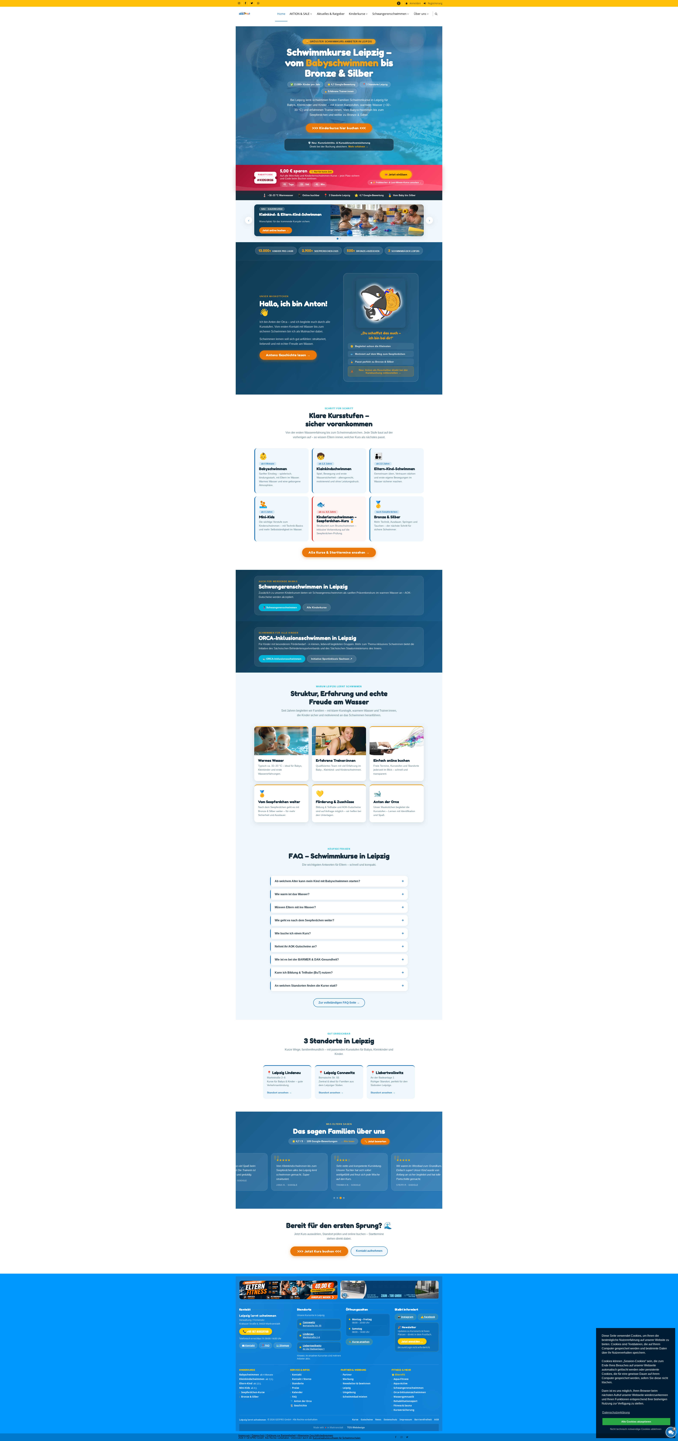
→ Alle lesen (347, 1141)
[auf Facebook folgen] (246, 3)
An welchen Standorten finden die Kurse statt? (339, 985)
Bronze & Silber (249, 1396)
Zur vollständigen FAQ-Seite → (339, 1002)
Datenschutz (390, 1419)
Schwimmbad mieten (354, 1396)
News (378, 1419)
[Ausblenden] (674, 1429)
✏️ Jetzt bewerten (375, 1141)
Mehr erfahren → (358, 146)
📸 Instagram (405, 1316)
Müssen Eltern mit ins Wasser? (339, 907)
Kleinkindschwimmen (256, 1379)
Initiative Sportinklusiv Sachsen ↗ (331, 658)
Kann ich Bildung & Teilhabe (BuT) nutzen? (339, 972)
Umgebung (348, 1392)
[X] (407, 1437)
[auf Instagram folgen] (239, 3)
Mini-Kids (248, 1387)
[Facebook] (395, 1437)
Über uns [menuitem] (420, 14)
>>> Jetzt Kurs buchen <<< (319, 1251)
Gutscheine (367, 1419)
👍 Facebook (428, 1316)
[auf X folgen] (252, 3)
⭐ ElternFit (398, 1374)
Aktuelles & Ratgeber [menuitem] (331, 14)
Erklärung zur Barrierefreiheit (281, 1435)
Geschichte (298, 1405)
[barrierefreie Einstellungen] (399, 3)
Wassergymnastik (403, 1396)
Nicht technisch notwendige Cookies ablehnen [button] (635, 1429)
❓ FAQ (265, 1345)
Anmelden (415, 3)
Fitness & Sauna (402, 1405)
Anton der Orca (301, 1401)
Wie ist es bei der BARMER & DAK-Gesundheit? (339, 959)
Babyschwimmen (256, 1374)
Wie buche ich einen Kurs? (339, 933)
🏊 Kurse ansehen (359, 1341)
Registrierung (434, 3)
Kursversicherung (403, 1410)
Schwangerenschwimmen (408, 1387)
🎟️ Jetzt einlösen (396, 174)
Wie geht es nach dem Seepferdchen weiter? (339, 920)
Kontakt (296, 1374)
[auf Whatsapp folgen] (259, 3)
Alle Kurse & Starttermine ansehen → (339, 552)
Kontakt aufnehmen (369, 1250)
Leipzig (346, 1387)
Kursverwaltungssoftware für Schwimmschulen (336, 1438)
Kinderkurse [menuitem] (357, 14)
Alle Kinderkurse (317, 607)
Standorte (297, 1383)
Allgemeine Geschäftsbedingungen (315, 1435)
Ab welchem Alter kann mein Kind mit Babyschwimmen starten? (339, 881)
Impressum (406, 1419)
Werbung (347, 1379)
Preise (294, 1387)
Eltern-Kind (250, 1383)
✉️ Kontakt (248, 1345)
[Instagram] (401, 1437)
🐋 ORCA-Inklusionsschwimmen (282, 658)
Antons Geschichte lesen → (288, 355)
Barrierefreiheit (423, 1419)
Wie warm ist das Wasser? (339, 894)
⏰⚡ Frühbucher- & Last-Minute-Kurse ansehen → (395, 182)
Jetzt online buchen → (275, 230)
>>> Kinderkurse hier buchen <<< (339, 128)
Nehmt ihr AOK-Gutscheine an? (339, 946)
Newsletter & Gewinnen (355, 1383)
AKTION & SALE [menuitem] (300, 14)
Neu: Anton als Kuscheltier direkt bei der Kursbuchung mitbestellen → (379, 371)
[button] (436, 14)
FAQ (293, 1396)
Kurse (355, 1419)
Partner (346, 1374)
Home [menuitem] (281, 14)
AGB (436, 1419)
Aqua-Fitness (400, 1379)
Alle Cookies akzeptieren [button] (636, 1421)
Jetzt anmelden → (412, 1341)
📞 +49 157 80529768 (256, 1331)
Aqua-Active (400, 1383)
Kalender (296, 1392)
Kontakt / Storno (300, 1379)
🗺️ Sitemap (282, 1345)
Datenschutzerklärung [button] (616, 1412)
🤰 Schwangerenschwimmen (280, 607)
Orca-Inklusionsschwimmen (409, 1392)
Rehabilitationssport (404, 1401)
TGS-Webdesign (356, 1427)
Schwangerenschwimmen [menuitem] (389, 14)
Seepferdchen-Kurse (252, 1392)
